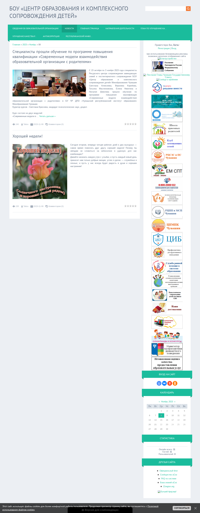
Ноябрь (32, 44)
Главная (16, 44)
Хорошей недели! (27, 136)
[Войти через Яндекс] (169, 383)
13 (150, 420)
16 (167, 420)
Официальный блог (169, 471)
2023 (24, 44)
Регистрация (164, 48)
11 (179, 415)
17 (173, 420)
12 (184, 415)
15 (161, 420)
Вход (173, 48)
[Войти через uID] (159, 383)
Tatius (25, 124)
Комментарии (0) (56, 124)
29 (161, 429)
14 (155, 420)
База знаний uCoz (168, 482)
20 (150, 424)
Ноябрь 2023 (167, 401)
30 (167, 429)
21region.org (168, 486)
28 (155, 429)
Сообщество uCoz (168, 474)
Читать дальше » (47, 116)
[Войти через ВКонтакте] (164, 383)
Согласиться (181, 508)
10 (173, 415)
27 (150, 429)
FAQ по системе (168, 478)
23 (167, 424)
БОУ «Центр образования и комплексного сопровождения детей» (68, 12)
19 (184, 420)
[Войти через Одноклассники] (175, 383)
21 (155, 424)
